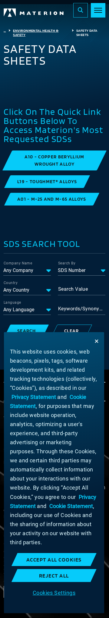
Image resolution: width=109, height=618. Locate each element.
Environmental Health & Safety (35, 32)
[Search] (80, 10)
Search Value (73, 289)
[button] (54, 160)
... (5, 30)
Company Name (18, 263)
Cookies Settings (54, 593)
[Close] (96, 341)
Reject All (54, 575)
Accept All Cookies (54, 559)
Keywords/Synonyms (81, 309)
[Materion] (34, 12)
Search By (66, 263)
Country (11, 283)
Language (12, 302)
